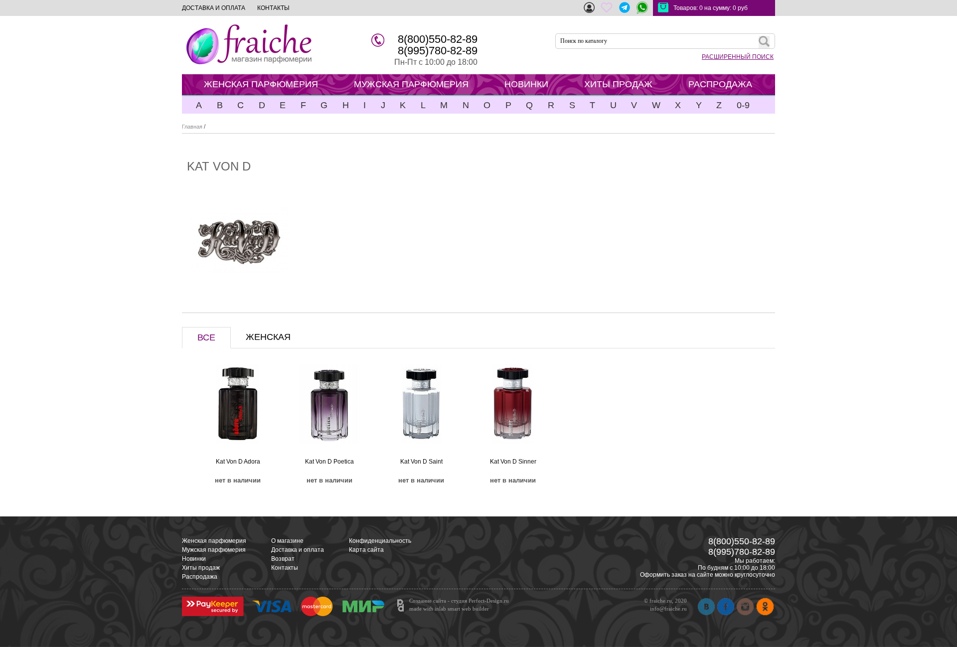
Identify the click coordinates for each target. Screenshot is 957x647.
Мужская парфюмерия (214, 549)
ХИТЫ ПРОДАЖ (618, 84)
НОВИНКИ (526, 84)
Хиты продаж (201, 567)
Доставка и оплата (297, 549)
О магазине (287, 540)
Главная (192, 127)
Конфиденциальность (380, 540)
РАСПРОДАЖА (720, 84)
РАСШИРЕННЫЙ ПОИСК (738, 56)
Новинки (194, 558)
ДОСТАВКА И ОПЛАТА (213, 7)
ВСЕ (206, 337)
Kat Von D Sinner (513, 461)
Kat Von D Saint (421, 461)
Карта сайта (366, 549)
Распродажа (199, 576)
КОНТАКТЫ (273, 7)
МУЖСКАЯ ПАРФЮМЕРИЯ (411, 84)
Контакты (284, 567)
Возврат (283, 558)
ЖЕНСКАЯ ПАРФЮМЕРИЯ (261, 84)
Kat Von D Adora (238, 461)
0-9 (743, 105)
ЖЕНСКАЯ (268, 337)
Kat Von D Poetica (329, 461)
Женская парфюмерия (214, 540)
